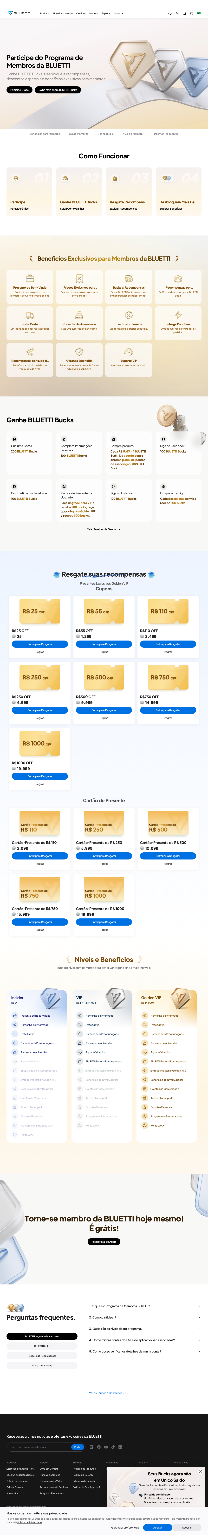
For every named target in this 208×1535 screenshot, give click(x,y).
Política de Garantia (83, 1474)
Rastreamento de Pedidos (54, 1487)
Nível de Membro (133, 133)
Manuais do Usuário (50, 1474)
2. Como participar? (102, 1317)
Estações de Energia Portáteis (21, 1468)
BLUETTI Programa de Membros (42, 1336)
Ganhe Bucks (106, 133)
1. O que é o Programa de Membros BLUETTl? (119, 1306)
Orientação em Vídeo (51, 1480)
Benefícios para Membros (44, 133)
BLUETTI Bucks (42, 1346)
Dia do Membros (78, 133)
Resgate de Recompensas (42, 1355)
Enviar (77, 1447)
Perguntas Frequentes (165, 133)
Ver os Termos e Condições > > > (108, 1393)
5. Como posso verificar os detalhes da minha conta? (125, 1351)
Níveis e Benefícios (42, 1365)
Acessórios (12, 1493)
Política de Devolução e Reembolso (87, 1487)
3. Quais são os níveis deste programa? (115, 1328)
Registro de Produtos (84, 1468)
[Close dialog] (200, 1471)
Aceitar (157, 1527)
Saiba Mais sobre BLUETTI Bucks (58, 90)
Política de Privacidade (29, 1522)
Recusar (187, 1527)
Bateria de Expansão (17, 1480)
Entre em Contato (49, 1468)
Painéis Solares (14, 1487)
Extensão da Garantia (84, 1480)
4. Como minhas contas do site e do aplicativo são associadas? (132, 1340)
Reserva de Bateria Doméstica (21, 1474)
